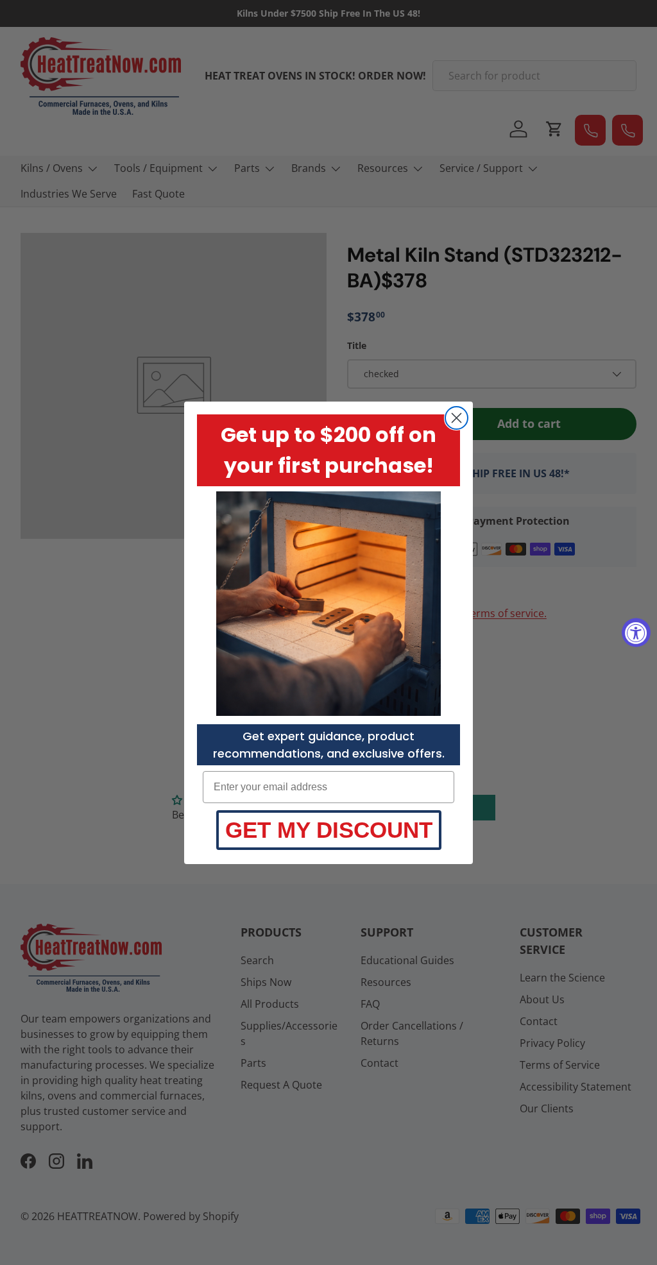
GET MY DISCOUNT (328, 829)
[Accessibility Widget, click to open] (636, 632)
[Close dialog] (456, 418)
